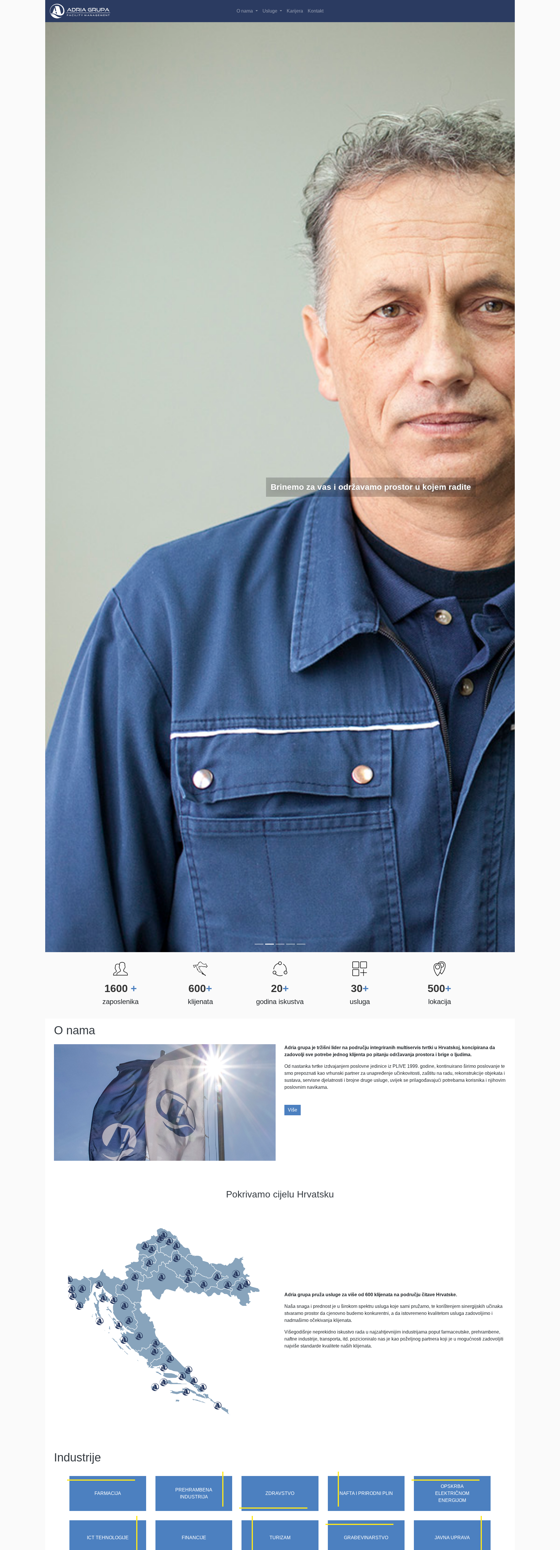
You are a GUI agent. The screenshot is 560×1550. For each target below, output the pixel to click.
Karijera (295, 10)
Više (292, 1109)
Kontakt (315, 10)
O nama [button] (245, 10)
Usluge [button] (270, 10)
